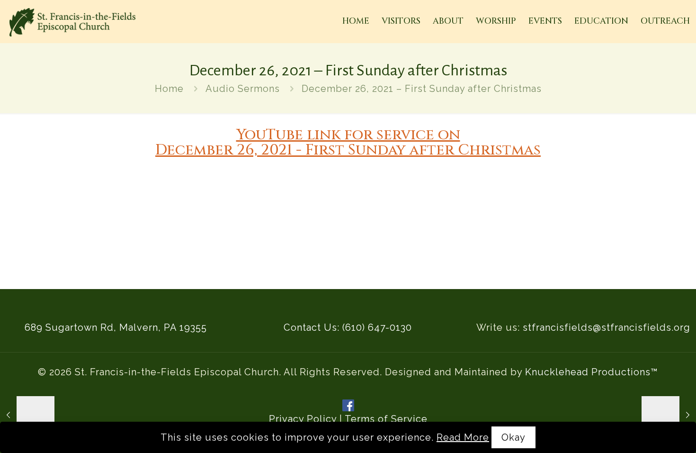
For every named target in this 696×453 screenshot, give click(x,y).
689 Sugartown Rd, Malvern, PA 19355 (116, 327)
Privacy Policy (303, 419)
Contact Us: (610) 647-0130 (348, 327)
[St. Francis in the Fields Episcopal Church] (72, 21)
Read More (463, 437)
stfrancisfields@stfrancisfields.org (606, 327)
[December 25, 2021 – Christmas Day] (27, 415)
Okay (513, 437)
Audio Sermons (242, 88)
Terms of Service (386, 419)
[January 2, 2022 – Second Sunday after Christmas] (669, 415)
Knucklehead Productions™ (591, 372)
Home (169, 88)
